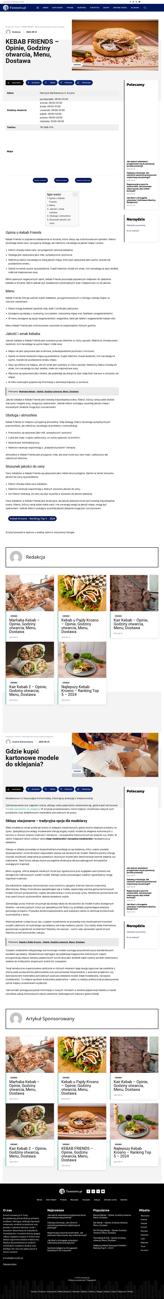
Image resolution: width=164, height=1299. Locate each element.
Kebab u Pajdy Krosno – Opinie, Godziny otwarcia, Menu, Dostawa (80, 626)
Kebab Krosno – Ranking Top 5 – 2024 (32, 518)
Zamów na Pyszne (40, 180)
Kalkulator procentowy (136, 225)
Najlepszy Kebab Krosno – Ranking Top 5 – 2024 (80, 691)
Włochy (84, 1291)
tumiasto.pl (10, 27)
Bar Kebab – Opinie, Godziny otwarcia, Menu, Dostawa (110, 1223)
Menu (52, 205)
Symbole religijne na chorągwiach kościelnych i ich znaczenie (62, 1249)
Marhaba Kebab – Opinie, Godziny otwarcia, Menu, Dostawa (24, 626)
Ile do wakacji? (133, 231)
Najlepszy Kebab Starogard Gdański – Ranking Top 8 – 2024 (110, 1246)
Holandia (76, 1291)
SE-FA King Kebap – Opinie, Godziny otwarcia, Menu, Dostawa (109, 1231)
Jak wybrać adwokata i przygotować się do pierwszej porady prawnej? (140, 163)
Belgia (99, 1291)
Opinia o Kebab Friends (57, 200)
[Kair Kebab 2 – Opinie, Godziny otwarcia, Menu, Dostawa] (30, 660)
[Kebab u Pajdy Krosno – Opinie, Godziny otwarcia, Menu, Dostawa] (82, 593)
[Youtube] (139, 1)
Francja (42, 1291)
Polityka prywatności (77, 1280)
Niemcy (92, 1291)
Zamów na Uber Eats (83, 180)
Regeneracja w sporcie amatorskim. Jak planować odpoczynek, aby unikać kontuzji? (139, 187)
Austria (107, 1291)
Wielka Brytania (64, 1291)
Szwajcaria (51, 1291)
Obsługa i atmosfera (60, 215)
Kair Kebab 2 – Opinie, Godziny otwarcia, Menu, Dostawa (28, 691)
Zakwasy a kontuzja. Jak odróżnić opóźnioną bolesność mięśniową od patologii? (142, 175)
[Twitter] (136, 1)
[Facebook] (130, 1)
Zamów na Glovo (61, 180)
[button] (145, 7)
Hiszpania (122, 1291)
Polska (130, 1291)
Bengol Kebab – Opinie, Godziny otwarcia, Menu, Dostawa (112, 1216)
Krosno (17, 27)
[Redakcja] (9, 32)
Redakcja (16, 32)
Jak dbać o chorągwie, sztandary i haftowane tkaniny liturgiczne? (141, 200)
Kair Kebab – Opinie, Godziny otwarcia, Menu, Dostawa (131, 624)
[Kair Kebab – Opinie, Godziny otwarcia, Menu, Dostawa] (134, 593)
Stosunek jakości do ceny (59, 221)
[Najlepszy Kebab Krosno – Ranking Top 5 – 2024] (82, 660)
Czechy (34, 1291)
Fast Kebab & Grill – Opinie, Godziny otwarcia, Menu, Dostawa (109, 1239)
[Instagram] (133, 1)
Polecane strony (10, 1264)
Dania (113, 1291)
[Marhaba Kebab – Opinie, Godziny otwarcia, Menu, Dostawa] (30, 593)
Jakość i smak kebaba (56, 211)
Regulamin (91, 1280)
